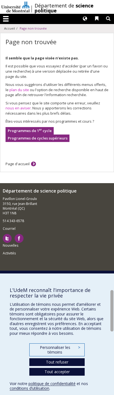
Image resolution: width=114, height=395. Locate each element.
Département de (64, 8)
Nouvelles (10, 245)
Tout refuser (57, 362)
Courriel (9, 228)
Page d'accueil (18, 163)
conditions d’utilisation (29, 388)
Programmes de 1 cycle (30, 130)
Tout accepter (57, 371)
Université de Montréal (15, 6)
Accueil (9, 28)
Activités (9, 253)
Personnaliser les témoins (60, 350)
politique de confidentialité (52, 383)
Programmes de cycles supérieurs (38, 138)
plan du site (19, 89)
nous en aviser (18, 108)
